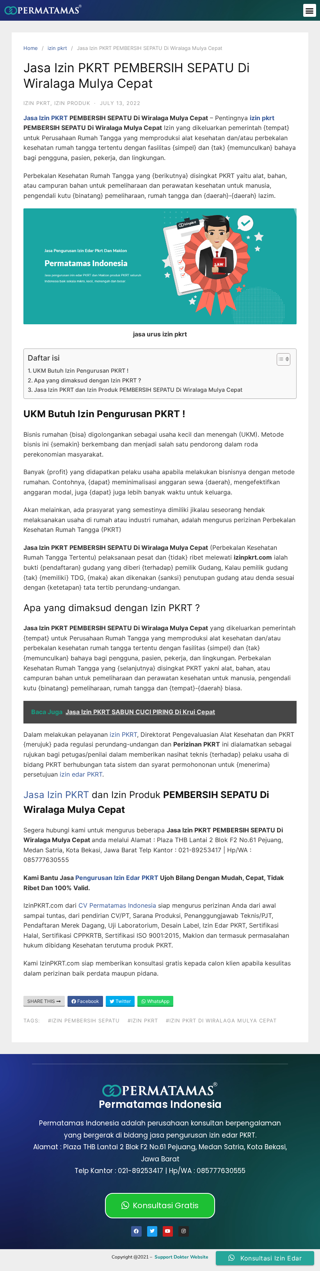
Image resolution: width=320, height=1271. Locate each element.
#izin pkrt (143, 1020)
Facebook (87, 1001)
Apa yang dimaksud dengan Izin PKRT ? (87, 380)
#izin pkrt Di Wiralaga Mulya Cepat (221, 1020)
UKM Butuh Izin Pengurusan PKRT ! (80, 370)
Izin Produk (72, 103)
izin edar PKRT (81, 774)
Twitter (122, 1001)
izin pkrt (57, 48)
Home (30, 48)
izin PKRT (122, 734)
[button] (309, 10)
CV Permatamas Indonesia (117, 905)
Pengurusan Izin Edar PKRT (116, 878)
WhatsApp (157, 1001)
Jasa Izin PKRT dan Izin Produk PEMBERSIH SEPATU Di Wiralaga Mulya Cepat (138, 389)
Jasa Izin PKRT (45, 118)
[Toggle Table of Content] (279, 359)
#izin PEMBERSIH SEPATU (84, 1020)
